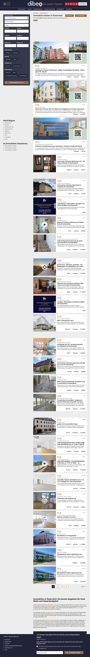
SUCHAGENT (69, 15)
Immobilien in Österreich (53, 605)
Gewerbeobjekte (37, 9)
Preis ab (7, 28)
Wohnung (72, 605)
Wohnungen (21, 9)
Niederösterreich (9, 127)
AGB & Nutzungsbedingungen (13, 645)
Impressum (8, 641)
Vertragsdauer (8, 50)
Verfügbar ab (8, 63)
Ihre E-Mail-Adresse (40, 650)
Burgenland (8, 123)
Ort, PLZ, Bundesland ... (9, 15)
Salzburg (7, 131)
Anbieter (7, 56)
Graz (79, 607)
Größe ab (7, 35)
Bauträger (69, 9)
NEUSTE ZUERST (81, 15)
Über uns (7, 639)
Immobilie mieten (49, 620)
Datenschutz (8, 647)
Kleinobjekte (60, 9)
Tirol (6, 135)
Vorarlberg (7, 137)
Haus (78, 605)
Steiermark (8, 133)
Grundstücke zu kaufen (11, 150)
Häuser (29, 9)
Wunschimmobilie (42, 626)
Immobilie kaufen (49, 612)
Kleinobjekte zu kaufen (10, 146)
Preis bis (19, 28)
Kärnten (7, 125)
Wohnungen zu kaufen (10, 148)
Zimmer (84, 605)
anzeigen (17, 82)
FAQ (6, 650)
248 (66, 586)
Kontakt (7, 643)
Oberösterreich (9, 129)
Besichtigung (8, 69)
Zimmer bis (20, 42)
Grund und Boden (49, 9)
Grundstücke (48, 606)
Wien (6, 139)
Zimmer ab (7, 42)
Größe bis (19, 35)
